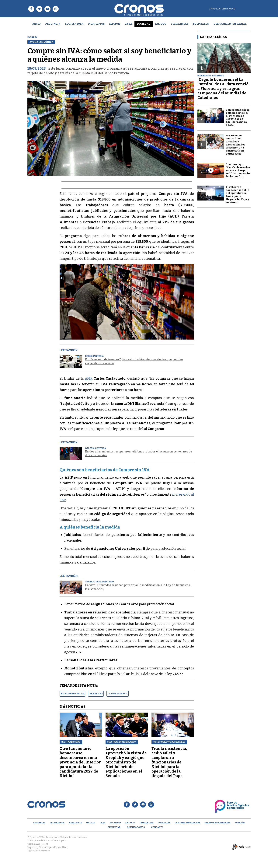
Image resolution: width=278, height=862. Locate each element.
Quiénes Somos (136, 827)
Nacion (114, 23)
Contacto (157, 827)
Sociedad (144, 23)
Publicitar (114, 827)
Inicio (36, 23)
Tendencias (179, 23)
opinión (240, 823)
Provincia (53, 23)
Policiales (201, 23)
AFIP (88, 378)
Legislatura (74, 23)
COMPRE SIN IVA (117, 693)
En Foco (160, 23)
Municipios (96, 23)
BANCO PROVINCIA (72, 693)
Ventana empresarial (230, 23)
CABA (128, 23)
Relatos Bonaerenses (218, 823)
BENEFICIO (96, 693)
